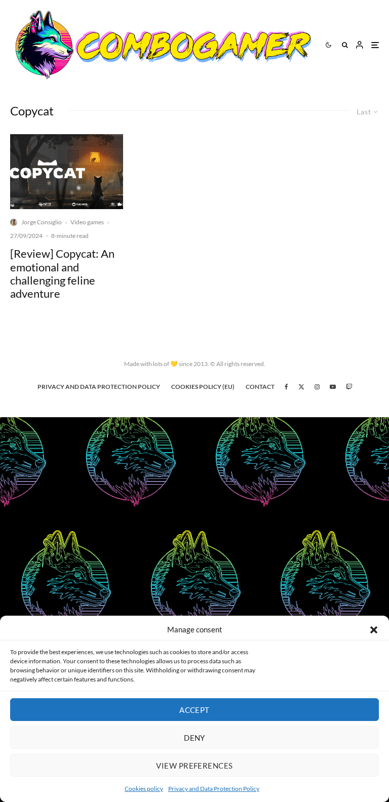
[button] (374, 630)
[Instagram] (317, 387)
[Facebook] (286, 387)
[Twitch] (349, 387)
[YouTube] (333, 387)
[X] (301, 387)
